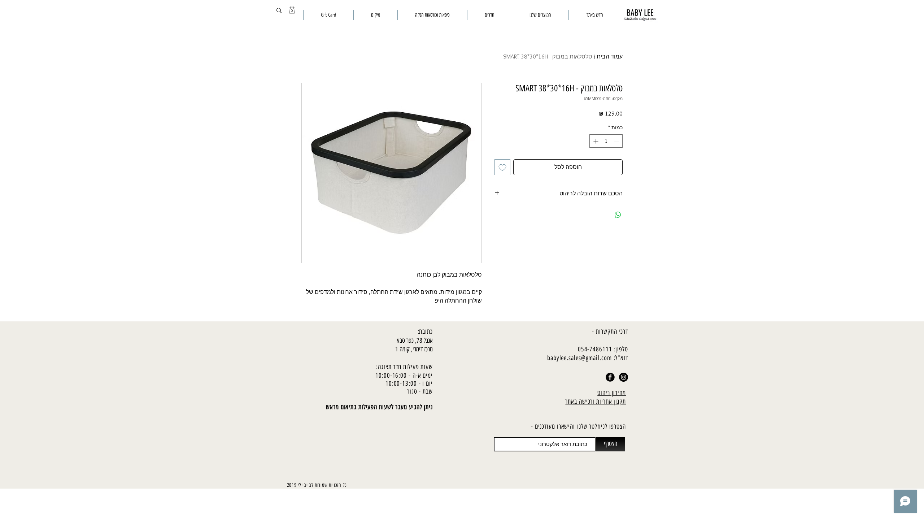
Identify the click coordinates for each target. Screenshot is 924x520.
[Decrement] (617, 141)
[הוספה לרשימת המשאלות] (502, 167)
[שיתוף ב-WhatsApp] (618, 215)
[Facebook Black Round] (610, 377)
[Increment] (595, 141)
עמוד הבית (610, 56)
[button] (292, 9)
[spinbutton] (606, 141)
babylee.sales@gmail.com (579, 358)
